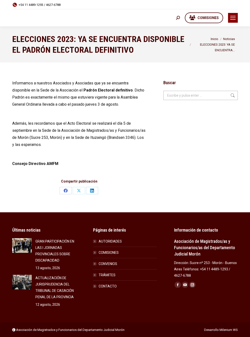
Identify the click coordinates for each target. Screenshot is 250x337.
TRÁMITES (107, 275)
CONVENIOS (108, 264)
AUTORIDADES (110, 241)
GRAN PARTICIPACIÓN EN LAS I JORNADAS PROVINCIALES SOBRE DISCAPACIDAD (54, 250)
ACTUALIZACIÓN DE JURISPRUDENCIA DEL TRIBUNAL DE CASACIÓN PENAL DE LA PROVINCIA (54, 287)
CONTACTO (108, 286)
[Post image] (22, 245)
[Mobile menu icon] (233, 18)
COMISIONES (109, 253)
